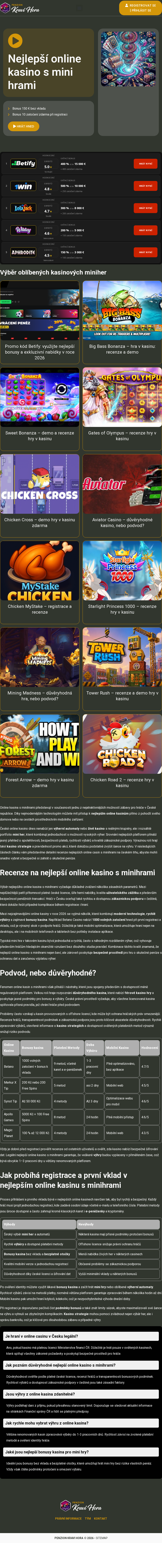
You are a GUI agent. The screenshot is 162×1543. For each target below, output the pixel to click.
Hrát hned (25, 126)
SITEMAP (102, 1538)
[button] (79, 8)
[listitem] (81, 163)
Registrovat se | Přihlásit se (142, 8)
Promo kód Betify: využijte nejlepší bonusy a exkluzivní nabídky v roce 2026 (39, 352)
